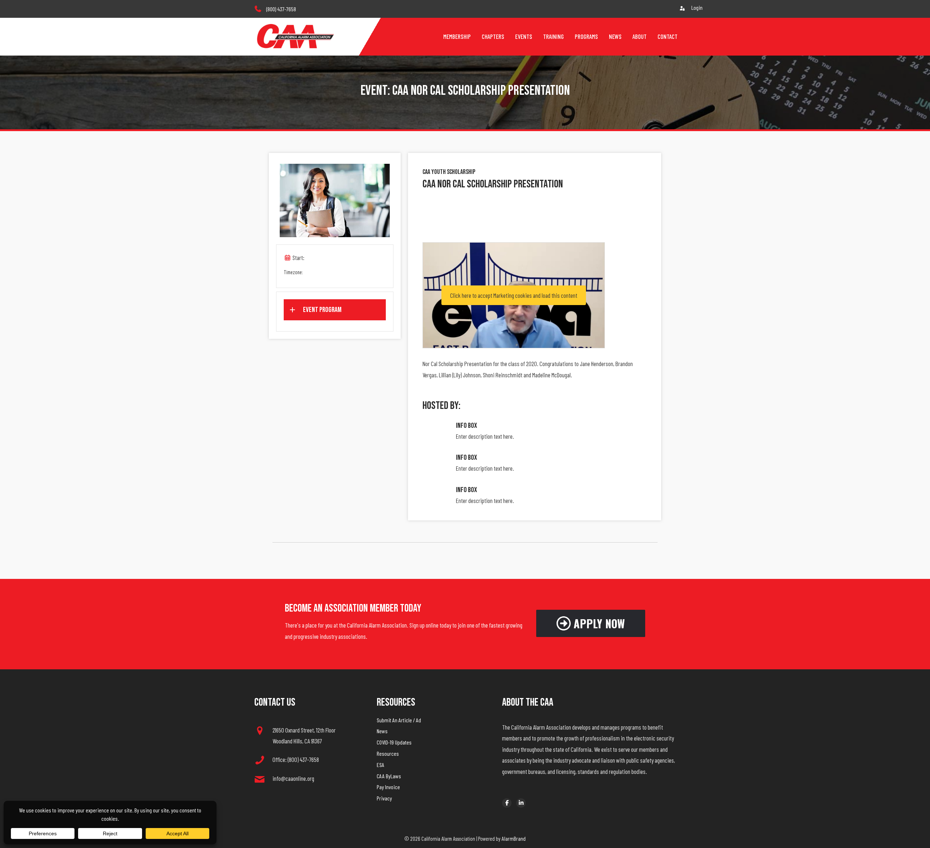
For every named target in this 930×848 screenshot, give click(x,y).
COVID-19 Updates (394, 742)
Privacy (384, 798)
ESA (380, 764)
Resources (388, 753)
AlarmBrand (514, 838)
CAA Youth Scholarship (448, 172)
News (382, 730)
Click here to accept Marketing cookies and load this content (513, 295)
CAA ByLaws (389, 775)
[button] (335, 309)
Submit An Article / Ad (399, 720)
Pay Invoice (388, 786)
